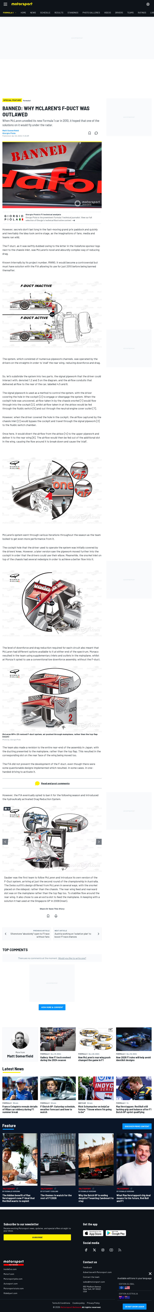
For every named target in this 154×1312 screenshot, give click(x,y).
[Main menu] (5, 4)
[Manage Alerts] (56, 916)
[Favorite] (90, 133)
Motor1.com (9, 1274)
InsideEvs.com (10, 1269)
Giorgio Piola (8, 133)
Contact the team (91, 1277)
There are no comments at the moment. (52, 958)
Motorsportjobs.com (13, 1278)
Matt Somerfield (10, 130)
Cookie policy (78, 1303)
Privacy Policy (93, 1303)
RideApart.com (10, 1293)
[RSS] (120, 1250)
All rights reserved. (91, 1307)
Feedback (87, 1267)
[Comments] (97, 133)
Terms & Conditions (61, 1303)
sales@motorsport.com (94, 1281)
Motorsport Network (70, 1307)
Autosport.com (11, 1283)
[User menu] (148, 4)
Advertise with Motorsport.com (97, 1272)
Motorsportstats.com (14, 1288)
